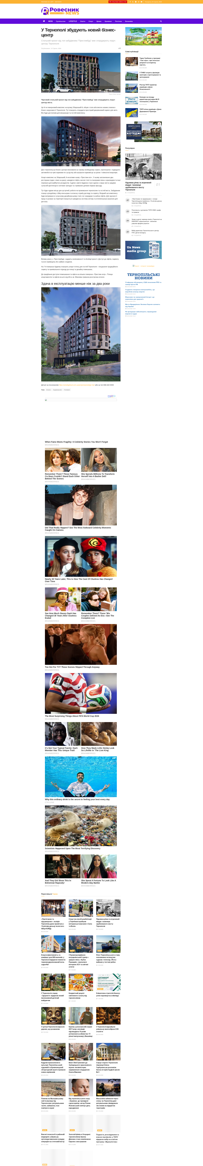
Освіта (82, 21)
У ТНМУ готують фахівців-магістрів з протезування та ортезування (150, 74)
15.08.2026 (100, 965)
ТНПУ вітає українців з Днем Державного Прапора (150, 110)
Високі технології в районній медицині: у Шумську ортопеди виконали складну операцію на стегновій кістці (53, 1138)
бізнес (48, 390)
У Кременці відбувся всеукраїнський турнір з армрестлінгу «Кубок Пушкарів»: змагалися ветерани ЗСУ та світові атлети (78, 961)
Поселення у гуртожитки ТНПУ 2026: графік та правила (146, 211)
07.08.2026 (45, 1032)
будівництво (57, 390)
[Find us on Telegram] (135, 2)
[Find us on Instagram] (138, 2)
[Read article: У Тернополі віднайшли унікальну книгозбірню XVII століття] (108, 1015)
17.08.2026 (73, 970)
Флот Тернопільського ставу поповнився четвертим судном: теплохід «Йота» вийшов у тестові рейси (108, 958)
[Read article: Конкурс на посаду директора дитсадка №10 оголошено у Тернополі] (131, 100)
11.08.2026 (73, 1001)
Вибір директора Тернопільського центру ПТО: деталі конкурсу (145, 231)
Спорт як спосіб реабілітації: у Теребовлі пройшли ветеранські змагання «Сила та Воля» (80, 922)
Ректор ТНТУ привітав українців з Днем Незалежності (148, 87)
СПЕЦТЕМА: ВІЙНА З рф (118, 2)
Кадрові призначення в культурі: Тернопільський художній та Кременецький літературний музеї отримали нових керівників (53, 1067)
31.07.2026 (45, 1144)
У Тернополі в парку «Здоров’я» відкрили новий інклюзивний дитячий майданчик (52, 996)
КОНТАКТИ (58, 2)
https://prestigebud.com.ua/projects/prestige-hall (77, 385)
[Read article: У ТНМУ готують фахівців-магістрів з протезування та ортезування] (131, 76)
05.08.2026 (100, 1034)
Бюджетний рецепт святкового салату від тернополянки (78, 995)
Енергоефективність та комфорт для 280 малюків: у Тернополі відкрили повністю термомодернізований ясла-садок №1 (53, 960)
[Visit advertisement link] (143, 36)
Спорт (91, 21)
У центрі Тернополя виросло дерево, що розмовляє (53, 1027)
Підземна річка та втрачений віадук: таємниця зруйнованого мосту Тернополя (107, 922)
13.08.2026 (45, 1003)
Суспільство (60, 21)
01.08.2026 (100, 1111)
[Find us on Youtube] (141, 2)
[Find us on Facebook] (130, 2)
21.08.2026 (100, 929)
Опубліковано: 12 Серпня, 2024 (51, 48)
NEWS (50, 21)
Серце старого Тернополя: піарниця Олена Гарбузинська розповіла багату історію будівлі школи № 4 (108, 1067)
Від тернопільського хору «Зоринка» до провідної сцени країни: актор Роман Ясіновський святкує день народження (80, 1103)
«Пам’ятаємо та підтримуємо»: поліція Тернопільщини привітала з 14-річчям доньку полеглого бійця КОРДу (52, 924)
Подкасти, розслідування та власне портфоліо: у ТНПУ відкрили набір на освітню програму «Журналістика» (107, 1138)
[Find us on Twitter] (133, 2)
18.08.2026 (45, 967)
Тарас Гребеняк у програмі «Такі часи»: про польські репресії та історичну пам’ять (150, 61)
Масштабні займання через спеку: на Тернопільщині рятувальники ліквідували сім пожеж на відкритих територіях (107, 1103)
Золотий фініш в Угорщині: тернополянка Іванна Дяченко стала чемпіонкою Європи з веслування (80, 1138)
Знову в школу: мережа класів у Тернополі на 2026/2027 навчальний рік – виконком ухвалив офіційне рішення (147, 221)
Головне (67, 390)
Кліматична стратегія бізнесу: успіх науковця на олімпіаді (108, 994)
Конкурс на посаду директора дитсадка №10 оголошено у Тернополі (149, 99)
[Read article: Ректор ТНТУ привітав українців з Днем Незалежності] (131, 88)
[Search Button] (161, 21)
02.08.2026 (100, 1075)
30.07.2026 (100, 1144)
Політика (118, 21)
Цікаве (99, 21)
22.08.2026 (45, 931)
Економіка (129, 21)
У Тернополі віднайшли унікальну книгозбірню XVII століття (107, 1029)
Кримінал (108, 21)
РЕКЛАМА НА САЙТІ (47, 2)
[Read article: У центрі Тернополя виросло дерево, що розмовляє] (53, 1015)
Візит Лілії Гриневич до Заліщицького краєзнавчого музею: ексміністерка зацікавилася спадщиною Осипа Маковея (80, 1067)
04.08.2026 (45, 1075)
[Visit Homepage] (60, 11)
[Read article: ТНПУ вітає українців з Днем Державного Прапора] (131, 112)
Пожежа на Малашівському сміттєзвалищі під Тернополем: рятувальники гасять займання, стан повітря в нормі (52, 1103)
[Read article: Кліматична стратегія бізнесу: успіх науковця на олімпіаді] (108, 982)
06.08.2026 (73, 1039)
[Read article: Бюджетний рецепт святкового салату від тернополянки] (81, 982)
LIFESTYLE (73, 21)
